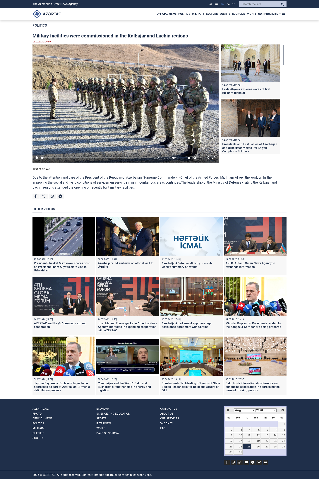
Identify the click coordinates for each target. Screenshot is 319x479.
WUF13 (251, 13)
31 (240, 452)
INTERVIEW (103, 423)
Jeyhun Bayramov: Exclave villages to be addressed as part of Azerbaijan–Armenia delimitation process (62, 387)
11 (249, 435)
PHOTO (37, 413)
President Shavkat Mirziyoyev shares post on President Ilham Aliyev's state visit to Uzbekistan (62, 266)
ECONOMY (238, 13)
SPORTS (101, 418)
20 (266, 440)
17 (240, 440)
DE (228, 4)
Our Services (169, 418)
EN (222, 4)
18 (248, 440)
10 (240, 435)
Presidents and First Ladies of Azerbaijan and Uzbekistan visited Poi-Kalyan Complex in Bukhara (249, 147)
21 (275, 440)
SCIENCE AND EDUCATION (113, 413)
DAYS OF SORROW (107, 433)
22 (283, 440)
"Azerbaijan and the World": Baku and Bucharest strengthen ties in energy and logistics (124, 387)
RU (216, 4)
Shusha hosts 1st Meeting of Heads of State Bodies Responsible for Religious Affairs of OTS (191, 387)
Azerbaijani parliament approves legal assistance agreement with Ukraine (187, 325)
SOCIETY (224, 13)
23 (230, 446)
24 (240, 446)
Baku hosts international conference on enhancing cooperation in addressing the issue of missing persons (253, 387)
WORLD (101, 428)
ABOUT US (166, 413)
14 (275, 435)
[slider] (96, 158)
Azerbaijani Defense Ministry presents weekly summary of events (187, 265)
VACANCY (166, 423)
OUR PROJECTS (268, 13)
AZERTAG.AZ (40, 408)
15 (283, 435)
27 (266, 446)
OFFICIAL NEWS (166, 13)
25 (248, 446)
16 (230, 440)
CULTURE (212, 13)
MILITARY (198, 13)
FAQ (162, 428)
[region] (252, 99)
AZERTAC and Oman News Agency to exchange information (250, 264)
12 (258, 435)
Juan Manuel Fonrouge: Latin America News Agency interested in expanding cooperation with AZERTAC (127, 327)
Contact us (168, 408)
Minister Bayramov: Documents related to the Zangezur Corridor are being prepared (253, 325)
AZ (210, 4)
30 (230, 452)
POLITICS (184, 13)
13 (266, 435)
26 (258, 446)
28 (275, 446)
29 (283, 446)
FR (233, 4)
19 (258, 440)
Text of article (41, 168)
